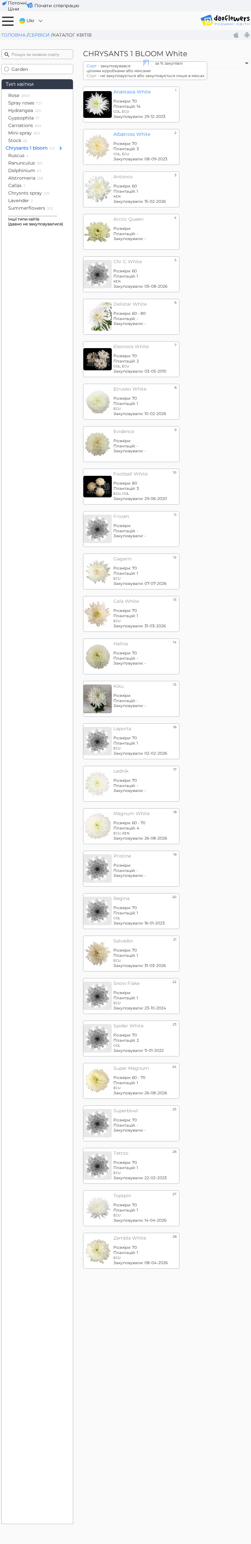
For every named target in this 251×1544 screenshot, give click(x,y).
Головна (13, 35)
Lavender (20, 200)
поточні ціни (17, 6)
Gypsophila (23, 118)
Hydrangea (24, 110)
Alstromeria (25, 178)
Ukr (30, 21)
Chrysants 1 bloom (30, 148)
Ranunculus (25, 163)
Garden (19, 69)
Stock (17, 140)
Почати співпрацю (56, 5)
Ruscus (18, 155)
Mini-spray (24, 133)
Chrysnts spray (29, 193)
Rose (19, 95)
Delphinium (24, 170)
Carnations (24, 125)
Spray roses (25, 103)
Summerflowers (30, 208)
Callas (16, 185)
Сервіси (39, 35)
